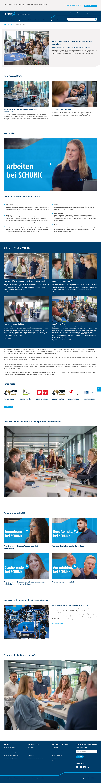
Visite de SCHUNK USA (90, 5)
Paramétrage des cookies (38, 778)
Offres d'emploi (55, 747)
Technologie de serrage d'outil (11, 752)
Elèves (53, 760)
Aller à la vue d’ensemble (58, 623)
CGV (29, 778)
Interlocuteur (31, 747)
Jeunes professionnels (57, 755)
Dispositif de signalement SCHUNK (36, 758)
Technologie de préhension (10, 747)
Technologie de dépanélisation (11, 758)
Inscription (79, 756)
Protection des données (19, 778)
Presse (29, 752)
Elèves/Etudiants (56, 758)
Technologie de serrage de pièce (11, 755)
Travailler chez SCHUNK (57, 750)
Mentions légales (8, 778)
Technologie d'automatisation (11, 750)
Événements (30, 755)
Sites (29, 750)
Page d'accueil (6, 24)
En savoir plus (8, 406)
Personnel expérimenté (57, 752)
